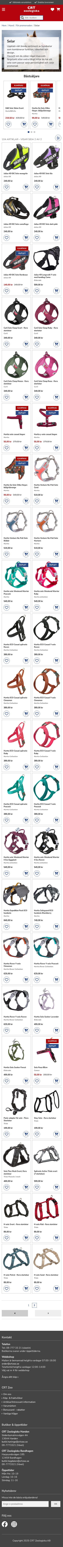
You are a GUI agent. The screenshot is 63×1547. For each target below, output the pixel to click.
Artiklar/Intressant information (19, 1402)
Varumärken (9, 1405)
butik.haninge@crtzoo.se (15, 1441)
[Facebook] (5, 1524)
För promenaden (24, 25)
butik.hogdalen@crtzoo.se (15, 1461)
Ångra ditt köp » (10, 1377)
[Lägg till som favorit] (8, 124)
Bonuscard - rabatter (14, 1409)
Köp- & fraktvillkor (13, 1398)
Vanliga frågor (10, 1413)
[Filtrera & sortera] (58, 138)
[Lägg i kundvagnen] (24, 124)
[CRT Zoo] (31, 9)
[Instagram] (14, 1524)
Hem (4, 25)
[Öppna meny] (3, 9)
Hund (11, 25)
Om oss (7, 1394)
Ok (55, 1504)
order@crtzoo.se (10, 1363)
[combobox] (31, 17)
